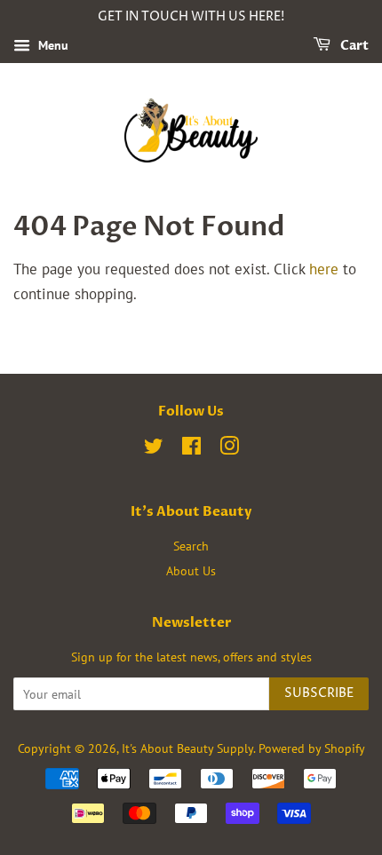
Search (191, 545)
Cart (353, 45)
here (323, 269)
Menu (51, 45)
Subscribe (319, 693)
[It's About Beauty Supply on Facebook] (191, 448)
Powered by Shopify (312, 748)
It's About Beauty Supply (187, 748)
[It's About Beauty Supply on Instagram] (229, 448)
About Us (191, 570)
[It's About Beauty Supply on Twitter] (153, 448)
